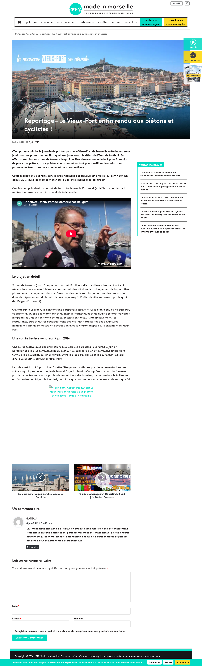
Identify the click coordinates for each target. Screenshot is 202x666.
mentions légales (93, 656)
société (102, 22)
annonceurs (153, 656)
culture (115, 22)
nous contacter (114, 656)
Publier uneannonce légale (151, 22)
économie (47, 22)
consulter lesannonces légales (175, 22)
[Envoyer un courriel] (22, 141)
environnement (67, 22)
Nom (15, 605)
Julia (18, 141)
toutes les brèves (150, 165)
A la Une (32, 33)
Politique (31, 22)
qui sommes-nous (134, 656)
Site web (78, 618)
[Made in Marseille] (101, 9)
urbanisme (87, 22)
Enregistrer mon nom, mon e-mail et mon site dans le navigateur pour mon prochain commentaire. (70, 630)
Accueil (21, 33)
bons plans (130, 22)
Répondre (32, 547)
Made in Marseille (49, 656)
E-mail (16, 618)
